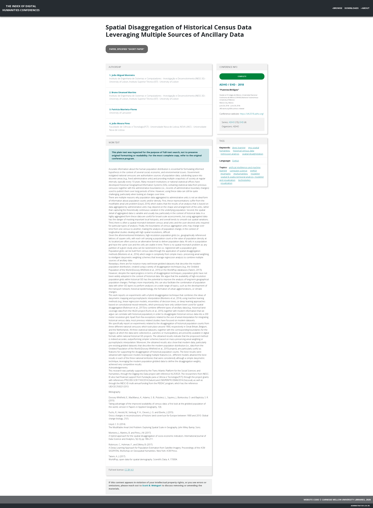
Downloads (352, 8)
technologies (244, 180)
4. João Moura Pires (119, 123)
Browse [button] (337, 8)
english (253, 170)
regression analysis (230, 153)
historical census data (243, 150)
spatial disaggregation (252, 153)
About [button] (366, 8)
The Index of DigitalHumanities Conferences (20, 8)
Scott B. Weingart (151, 485)
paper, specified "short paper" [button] (126, 49)
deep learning (238, 147)
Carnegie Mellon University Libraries (343, 499)
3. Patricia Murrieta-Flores (123, 109)
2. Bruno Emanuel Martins (122, 92)
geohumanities (241, 173)
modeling (255, 173)
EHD (242, 122)
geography (226, 173)
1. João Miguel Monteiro (122, 75)
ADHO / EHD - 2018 (231, 84)
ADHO (232, 122)
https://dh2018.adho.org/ (252, 113)
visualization (226, 183)
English (235, 160)
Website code (311, 499)
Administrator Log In (360, 506)
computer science (238, 170)
